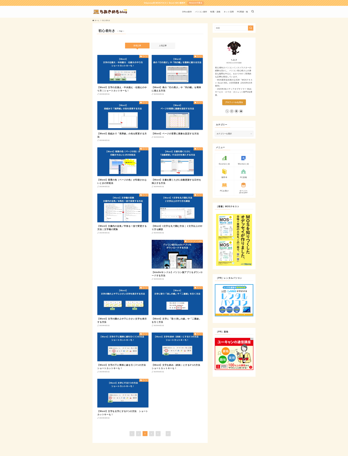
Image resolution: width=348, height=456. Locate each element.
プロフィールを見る (234, 102)
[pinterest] (236, 111)
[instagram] (232, 111)
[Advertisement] (122, 260)
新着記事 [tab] (137, 45)
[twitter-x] (227, 111)
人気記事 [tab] (163, 45)
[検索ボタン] (253, 12)
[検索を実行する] (250, 28)
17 (168, 433)
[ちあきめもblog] (111, 11)
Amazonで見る (195, 3)
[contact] (241, 111)
